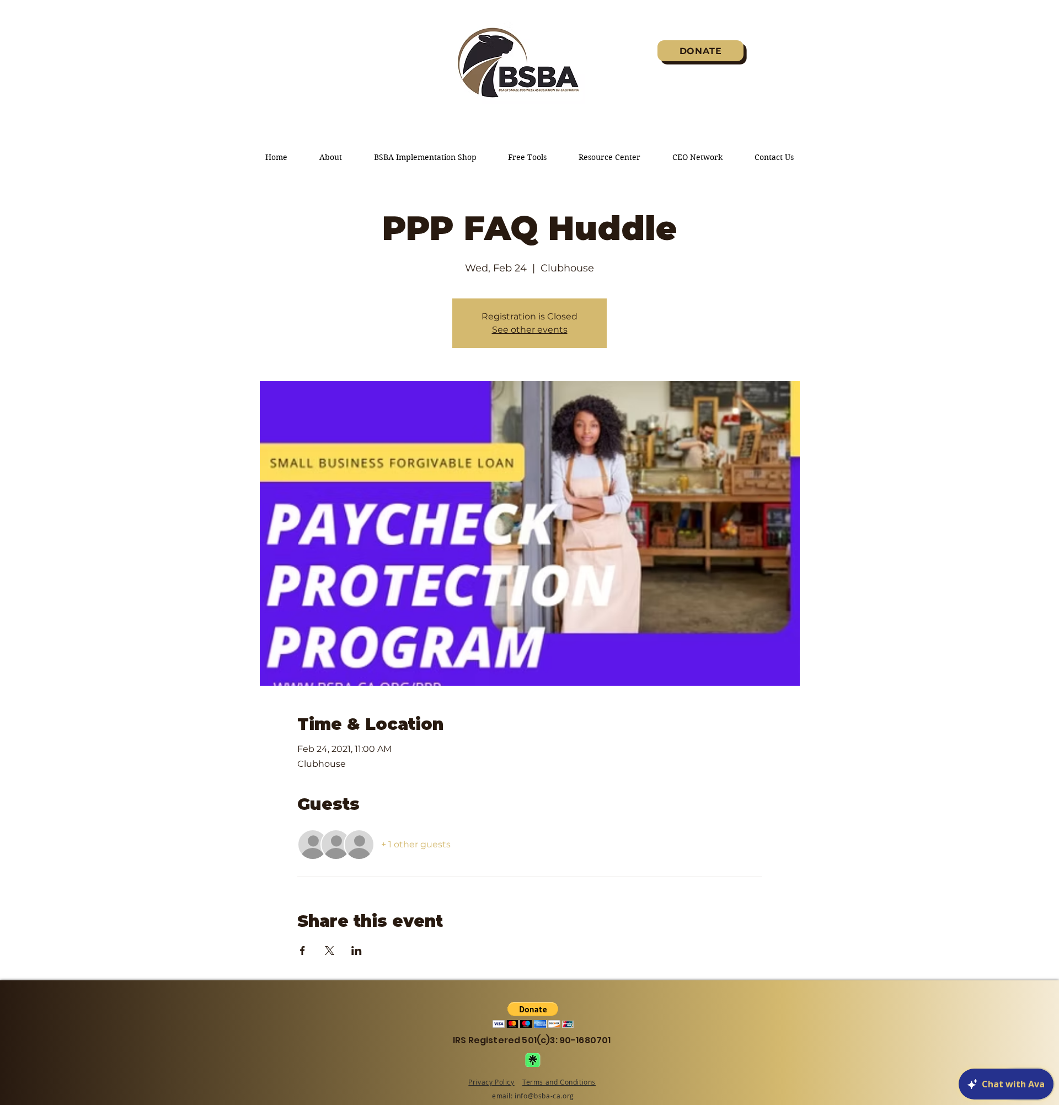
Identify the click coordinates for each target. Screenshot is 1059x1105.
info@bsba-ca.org (544, 1095)
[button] (533, 1015)
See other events (530, 329)
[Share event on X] (329, 950)
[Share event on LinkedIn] (356, 950)
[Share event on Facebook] (302, 950)
